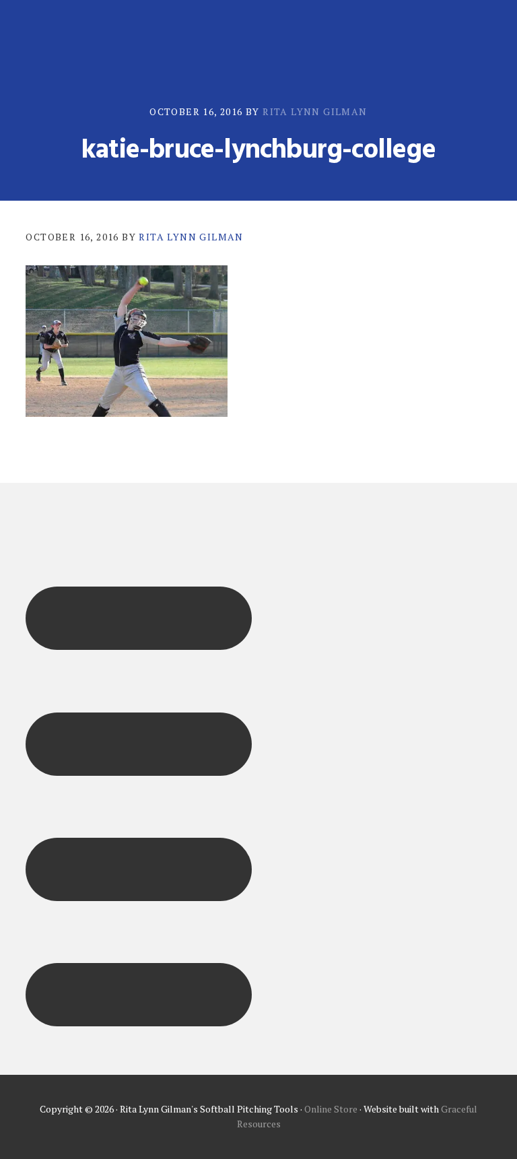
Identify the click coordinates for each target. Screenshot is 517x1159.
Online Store (330, 1108)
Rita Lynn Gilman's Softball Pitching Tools (93, 38)
